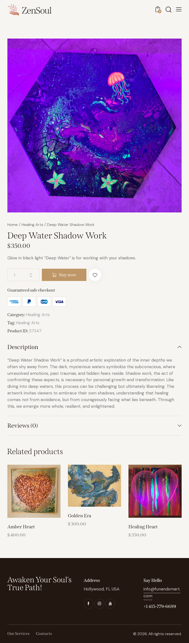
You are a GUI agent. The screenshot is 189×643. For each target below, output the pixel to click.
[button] (95, 275)
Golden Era (79, 515)
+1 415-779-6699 (159, 606)
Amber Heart (21, 527)
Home (12, 224)
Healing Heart (143, 527)
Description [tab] (22, 347)
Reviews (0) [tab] (22, 425)
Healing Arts (32, 224)
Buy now (67, 275)
